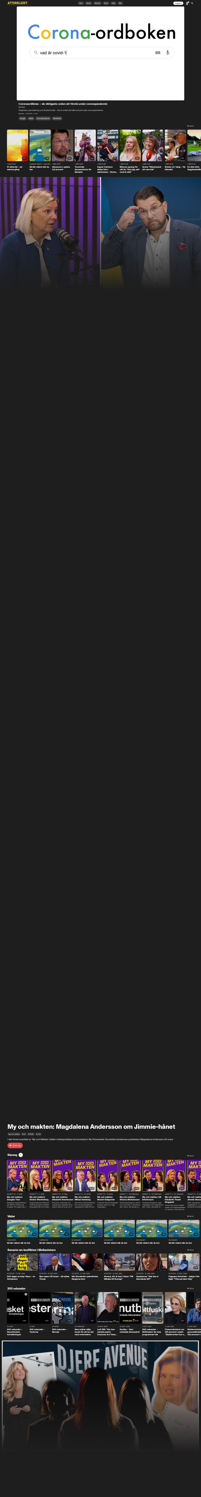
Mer (120, 3)
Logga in (178, 3)
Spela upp (17, 1145)
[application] (100, 53)
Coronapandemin (43, 118)
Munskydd (57, 118)
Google (22, 118)
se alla (190, 126)
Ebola (31, 118)
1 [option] (20, 1155)
